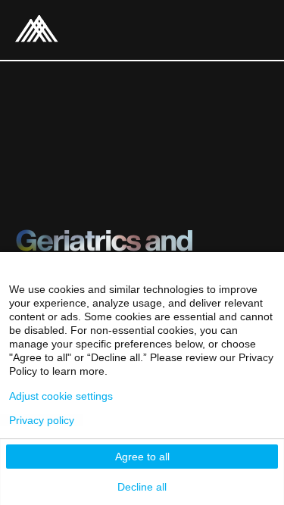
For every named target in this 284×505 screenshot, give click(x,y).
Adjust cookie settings (61, 396)
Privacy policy (41, 420)
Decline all (142, 487)
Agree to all (142, 456)
